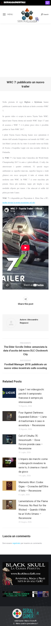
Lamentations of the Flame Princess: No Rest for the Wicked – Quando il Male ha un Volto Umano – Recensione (33, 510)
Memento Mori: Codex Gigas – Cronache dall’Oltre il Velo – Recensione (33, 486)
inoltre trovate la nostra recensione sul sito (18, 202)
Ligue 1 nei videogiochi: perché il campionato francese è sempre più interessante (31, 396)
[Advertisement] (25, 50)
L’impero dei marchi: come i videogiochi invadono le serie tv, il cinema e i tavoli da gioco (33, 465)
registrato (16, 543)
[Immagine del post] (9, 393)
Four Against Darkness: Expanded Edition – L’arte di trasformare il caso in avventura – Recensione (33, 419)
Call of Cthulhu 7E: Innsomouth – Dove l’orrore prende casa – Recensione (31, 442)
